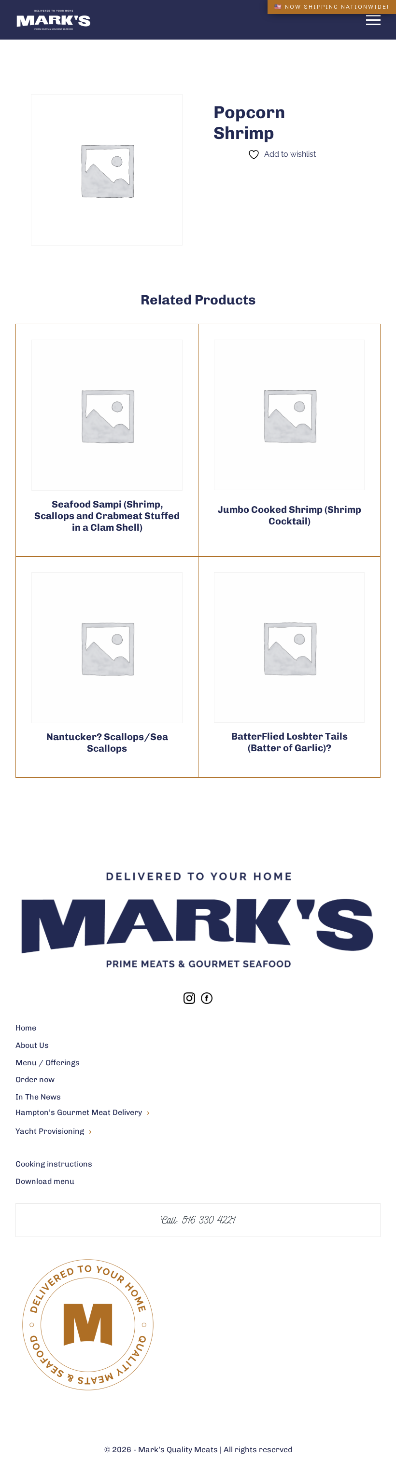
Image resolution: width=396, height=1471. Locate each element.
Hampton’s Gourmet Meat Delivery (82, 1113)
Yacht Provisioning (53, 1132)
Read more (83, 415)
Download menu (44, 1181)
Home (25, 1027)
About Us (32, 1045)
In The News (38, 1096)
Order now (35, 1079)
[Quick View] (131, 415)
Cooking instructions (53, 1164)
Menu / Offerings (47, 1062)
